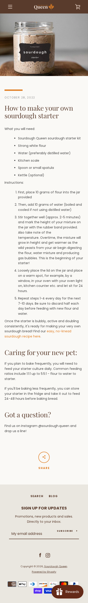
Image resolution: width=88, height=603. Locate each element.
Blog (53, 496)
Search (36, 496)
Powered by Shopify (44, 572)
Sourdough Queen (55, 566)
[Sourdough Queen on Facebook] (40, 555)
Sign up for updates (44, 508)
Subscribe (65, 531)
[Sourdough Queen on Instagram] (48, 555)
